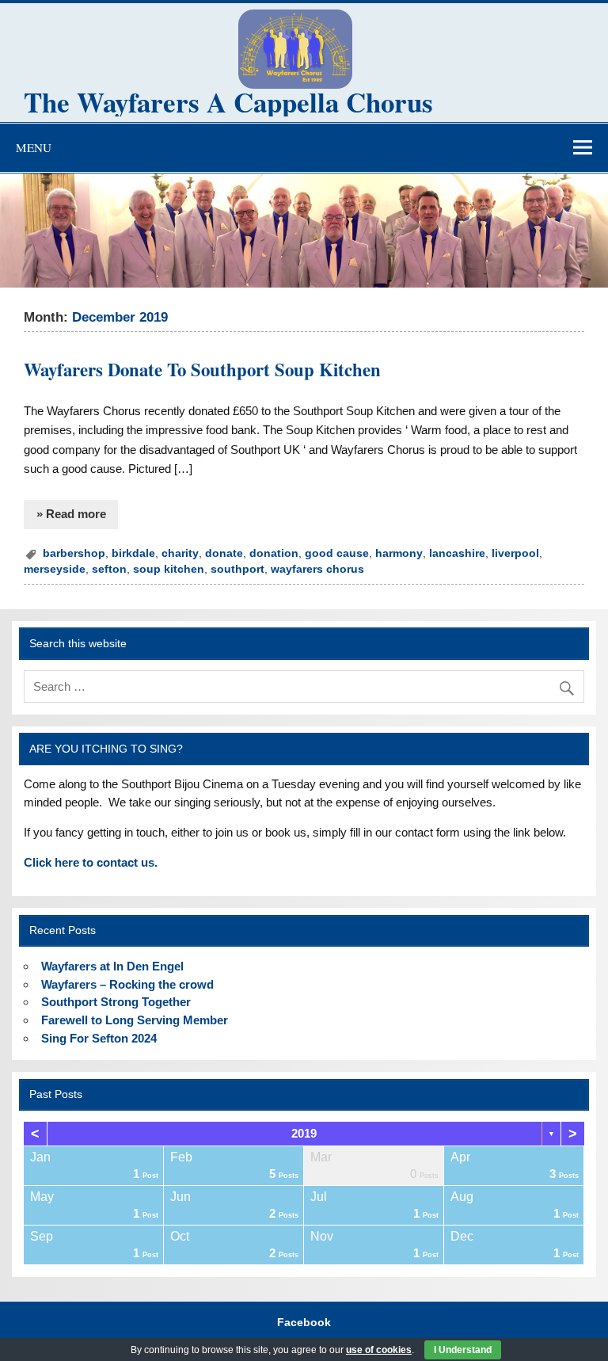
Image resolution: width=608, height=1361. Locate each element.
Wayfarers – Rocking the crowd (127, 984)
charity (180, 553)
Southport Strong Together (116, 1001)
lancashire (457, 553)
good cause (337, 553)
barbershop (74, 553)
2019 (304, 1133)
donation (273, 553)
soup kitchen (168, 569)
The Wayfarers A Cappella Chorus (228, 102)
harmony (399, 553)
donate (224, 553)
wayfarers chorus (317, 569)
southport (237, 569)
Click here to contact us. (91, 862)
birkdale (133, 553)
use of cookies (379, 1349)
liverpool (515, 553)
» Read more (71, 513)
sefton (109, 569)
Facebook (304, 1323)
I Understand (463, 1349)
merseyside (55, 569)
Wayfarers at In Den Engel (112, 966)
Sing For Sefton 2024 (99, 1038)
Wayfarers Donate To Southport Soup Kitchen (202, 369)
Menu (33, 147)
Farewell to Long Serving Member (134, 1020)
